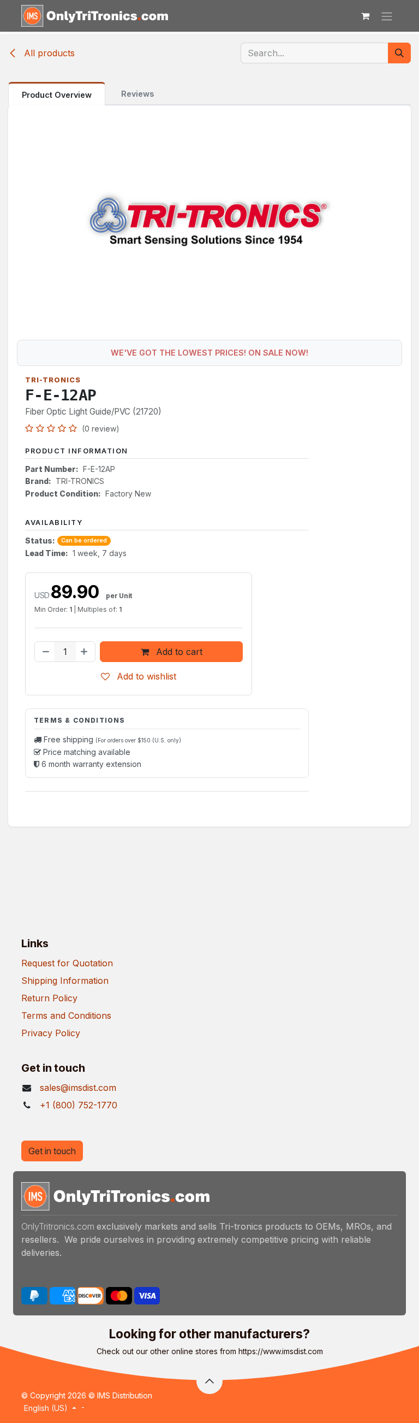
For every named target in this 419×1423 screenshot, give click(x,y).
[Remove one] (45, 652)
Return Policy (49, 998)
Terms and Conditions (66, 1015)
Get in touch (52, 1151)
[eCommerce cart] (365, 16)
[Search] (399, 53)
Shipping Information (65, 980)
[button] (209, 1381)
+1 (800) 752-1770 (78, 1105)
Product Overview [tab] (57, 94)
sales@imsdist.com (78, 1087)
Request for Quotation (67, 963)
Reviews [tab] (137, 93)
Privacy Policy (50, 1033)
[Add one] (85, 652)
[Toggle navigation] (387, 15)
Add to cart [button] (177, 651)
